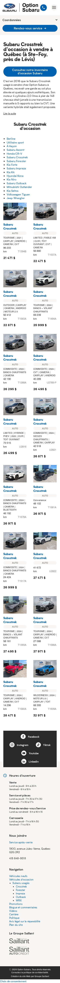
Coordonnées (11, 20)
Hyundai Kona (15, 175)
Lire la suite (9, 113)
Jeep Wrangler (16, 198)
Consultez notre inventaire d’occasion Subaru (30, 71)
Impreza (20, 893)
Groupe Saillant (41, 976)
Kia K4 (10, 172)
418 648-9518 (17, 858)
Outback (21, 897)
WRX (19, 900)
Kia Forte (12, 164)
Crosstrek (21, 886)
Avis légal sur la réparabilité (24, 921)
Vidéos (13, 911)
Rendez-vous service (28, 28)
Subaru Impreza (16, 168)
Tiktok (46, 745)
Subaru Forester (16, 161)
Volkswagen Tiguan (18, 194)
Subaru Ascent (15, 149)
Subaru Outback (16, 183)
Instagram (22, 745)
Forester (20, 890)
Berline (11, 138)
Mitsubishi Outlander (19, 187)
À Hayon (12, 146)
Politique (14, 917)
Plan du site (16, 924)
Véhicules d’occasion (21, 879)
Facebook (33, 736)
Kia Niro (11, 179)
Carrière (13, 914)
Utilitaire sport (15, 142)
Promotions (16, 904)
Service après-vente (20, 842)
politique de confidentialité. (36, 972)
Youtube (33, 753)
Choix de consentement (13, 981)
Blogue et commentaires (23, 907)
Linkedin (33, 761)
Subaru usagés (21, 883)
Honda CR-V (14, 153)
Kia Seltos (12, 190)
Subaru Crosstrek (17, 157)
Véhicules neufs (18, 876)
